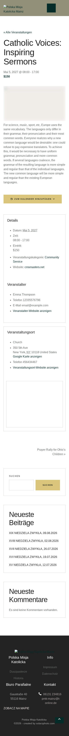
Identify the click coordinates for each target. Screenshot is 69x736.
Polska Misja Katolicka (34, 719)
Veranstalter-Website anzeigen (32, 310)
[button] (59, 720)
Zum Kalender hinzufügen (32, 199)
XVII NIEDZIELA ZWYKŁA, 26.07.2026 (33, 548)
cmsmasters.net (34, 267)
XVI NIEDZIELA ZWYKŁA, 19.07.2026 (33, 556)
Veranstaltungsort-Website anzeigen (35, 367)
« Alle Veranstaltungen (18, 32)
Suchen (14, 476)
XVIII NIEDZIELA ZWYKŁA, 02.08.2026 (34, 540)
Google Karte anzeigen (27, 356)
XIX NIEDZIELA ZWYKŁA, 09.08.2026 (33, 533)
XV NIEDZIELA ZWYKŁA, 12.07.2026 (33, 564)
